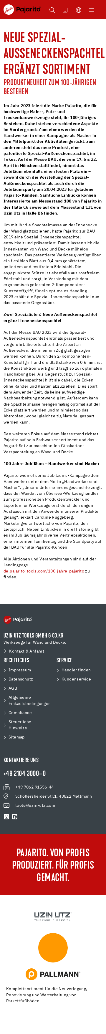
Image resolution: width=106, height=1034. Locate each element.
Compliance (20, 713)
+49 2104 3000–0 (25, 774)
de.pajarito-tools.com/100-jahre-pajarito (44, 571)
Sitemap (17, 737)
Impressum (20, 670)
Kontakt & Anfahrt (26, 651)
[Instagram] (6, 817)
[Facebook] (15, 817)
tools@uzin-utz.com (35, 806)
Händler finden (76, 670)
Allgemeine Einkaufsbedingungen (30, 701)
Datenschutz (21, 679)
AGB (13, 688)
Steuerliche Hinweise (20, 725)
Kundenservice (76, 679)
